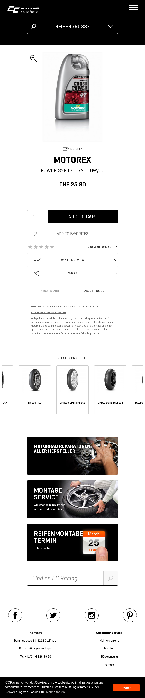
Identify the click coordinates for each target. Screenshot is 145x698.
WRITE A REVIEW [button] (72, 260)
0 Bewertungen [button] (99, 247)
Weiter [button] (126, 687)
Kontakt (109, 664)
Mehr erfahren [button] (55, 692)
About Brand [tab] (50, 291)
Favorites (109, 648)
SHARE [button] (72, 273)
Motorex (76, 149)
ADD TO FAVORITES (72, 233)
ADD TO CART (83, 216)
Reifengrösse (72, 26)
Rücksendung (109, 656)
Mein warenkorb (109, 640)
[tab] (72, 246)
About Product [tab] (95, 291)
